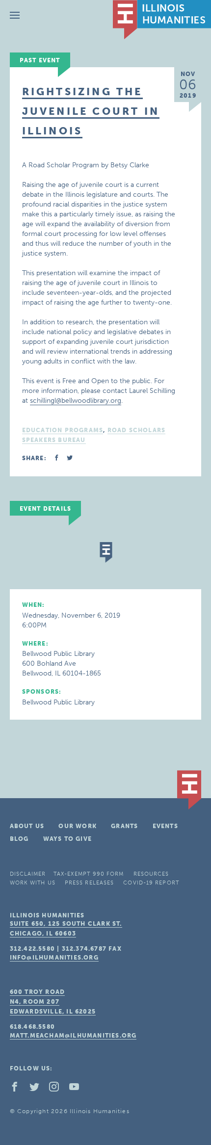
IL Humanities (162, 19)
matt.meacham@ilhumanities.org (73, 1035)
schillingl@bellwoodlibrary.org (75, 400)
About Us (27, 826)
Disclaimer (28, 874)
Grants (124, 826)
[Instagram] (58, 1089)
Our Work (77, 826)
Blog (19, 838)
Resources (151, 874)
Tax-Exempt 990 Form (88, 874)
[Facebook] (18, 1089)
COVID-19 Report (151, 883)
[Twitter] (38, 1089)
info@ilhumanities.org (54, 957)
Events (165, 826)
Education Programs (63, 430)
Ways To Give (67, 838)
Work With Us (32, 883)
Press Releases (89, 883)
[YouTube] (78, 1089)
